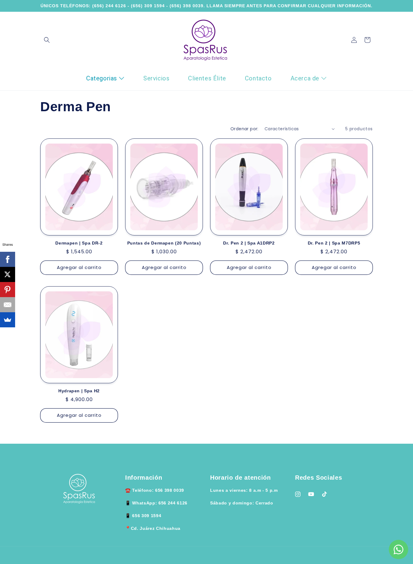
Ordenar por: (244, 129)
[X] (7, 274)
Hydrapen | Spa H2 (79, 390)
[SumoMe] (7, 319)
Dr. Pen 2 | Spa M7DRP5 (334, 243)
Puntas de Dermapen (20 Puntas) (164, 243)
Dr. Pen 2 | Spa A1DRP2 (249, 243)
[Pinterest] (7, 289)
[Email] (7, 304)
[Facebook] (7, 259)
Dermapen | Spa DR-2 (79, 243)
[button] (47, 40)
